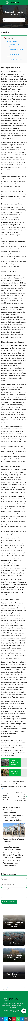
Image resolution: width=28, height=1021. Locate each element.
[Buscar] (22, 19)
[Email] (26, 1019)
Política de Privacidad (14, 1010)
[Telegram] (22, 1019)
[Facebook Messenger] (6, 1019)
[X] (10, 1019)
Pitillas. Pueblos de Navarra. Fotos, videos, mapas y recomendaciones (20, 796)
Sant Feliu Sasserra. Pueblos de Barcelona (5, 796)
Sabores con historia (16, 59)
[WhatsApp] (18, 1019)
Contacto (15, 1011)
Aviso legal (5, 1010)
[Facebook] (2, 1019)
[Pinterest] (14, 1019)
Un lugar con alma (12, 42)
